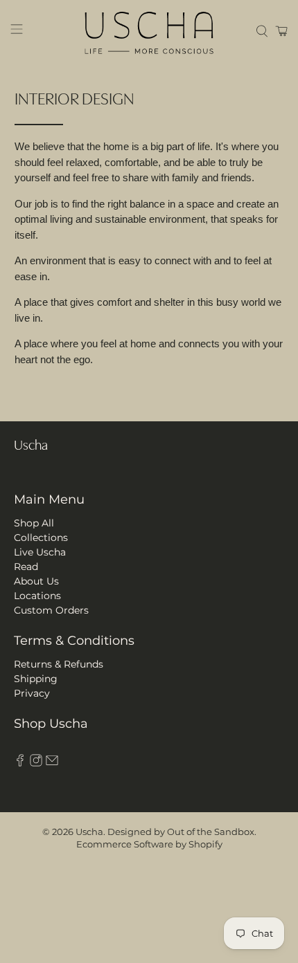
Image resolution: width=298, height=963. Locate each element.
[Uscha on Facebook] (20, 763)
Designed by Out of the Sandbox (180, 832)
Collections (41, 537)
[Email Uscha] (52, 763)
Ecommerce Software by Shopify (149, 844)
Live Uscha (40, 552)
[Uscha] (149, 31)
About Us (36, 581)
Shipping (36, 678)
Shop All (34, 523)
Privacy (32, 693)
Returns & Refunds (58, 664)
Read (26, 566)
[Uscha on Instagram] (36, 763)
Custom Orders (51, 610)
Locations (37, 595)
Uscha (89, 832)
